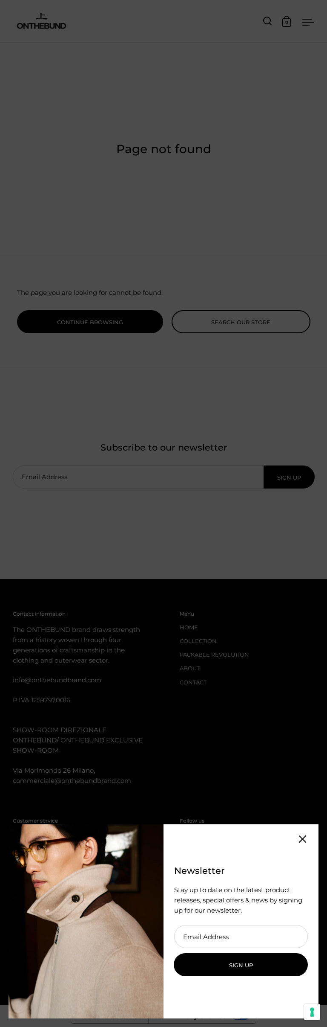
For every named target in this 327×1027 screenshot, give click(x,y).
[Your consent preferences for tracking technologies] (312, 1012)
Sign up (241, 965)
